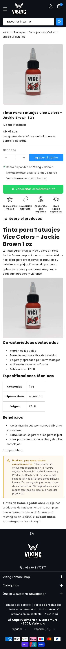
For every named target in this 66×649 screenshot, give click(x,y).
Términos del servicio (17, 605)
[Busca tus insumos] (59, 21)
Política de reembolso (48, 605)
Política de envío (49, 609)
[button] (5, 9)
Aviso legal (51, 614)
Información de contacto (26, 614)
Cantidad (9, 150)
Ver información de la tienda (26, 178)
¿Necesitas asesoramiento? (35, 189)
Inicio (6, 32)
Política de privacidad (22, 609)
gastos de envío (19, 136)
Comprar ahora (13, 450)
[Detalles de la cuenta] (51, 6)
